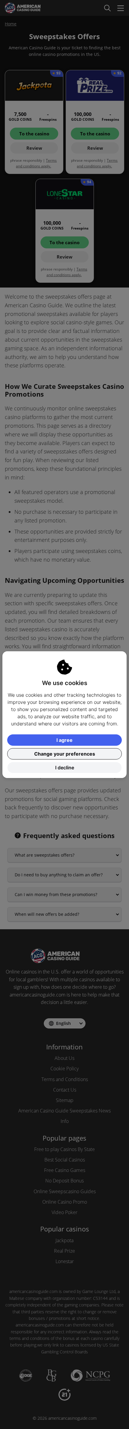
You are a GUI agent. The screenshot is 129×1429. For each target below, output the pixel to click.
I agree (64, 740)
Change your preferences (64, 754)
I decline (64, 768)
